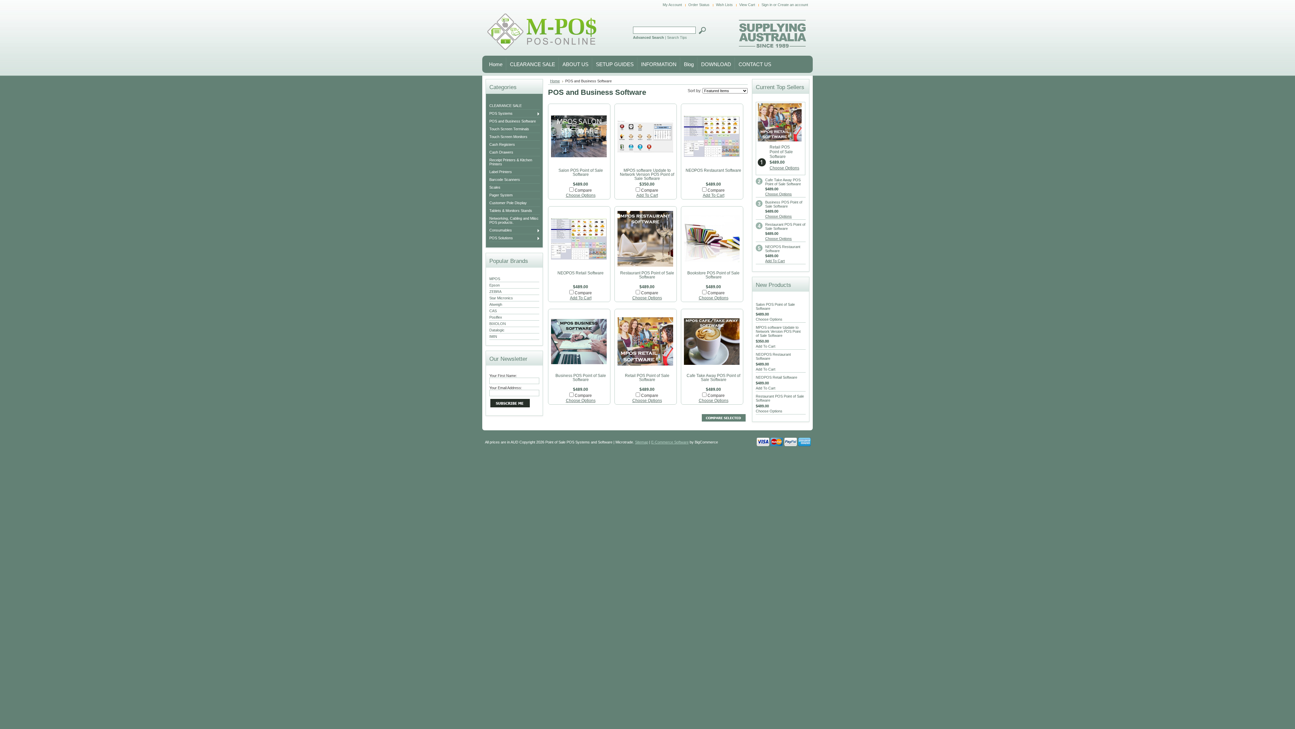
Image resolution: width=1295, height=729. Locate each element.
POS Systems (501, 113)
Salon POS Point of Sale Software (580, 172)
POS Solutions (501, 238)
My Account (672, 5)
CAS (493, 311)
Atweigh (495, 304)
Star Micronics (501, 298)
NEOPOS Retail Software (580, 273)
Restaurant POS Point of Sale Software (647, 275)
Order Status (699, 5)
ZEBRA (495, 292)
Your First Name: (503, 376)
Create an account (793, 5)
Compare (583, 190)
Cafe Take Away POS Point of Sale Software (713, 378)
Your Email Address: (505, 388)
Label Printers (500, 172)
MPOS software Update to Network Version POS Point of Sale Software (647, 174)
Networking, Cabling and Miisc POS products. (514, 220)
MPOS (494, 279)
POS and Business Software (512, 121)
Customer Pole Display (508, 203)
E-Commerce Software (670, 442)
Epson (494, 285)
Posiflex (495, 317)
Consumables (500, 230)
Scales (494, 187)
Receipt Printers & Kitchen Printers (510, 162)
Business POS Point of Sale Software (580, 378)
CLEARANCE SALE (505, 106)
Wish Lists (724, 5)
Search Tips (677, 37)
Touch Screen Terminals (509, 129)
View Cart (747, 5)
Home (555, 81)
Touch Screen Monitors (508, 137)
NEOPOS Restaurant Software (713, 170)
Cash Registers (502, 144)
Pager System (501, 195)
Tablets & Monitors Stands (510, 211)
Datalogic (497, 330)
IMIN (493, 336)
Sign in (766, 5)
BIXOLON (497, 324)
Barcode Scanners (504, 180)
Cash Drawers (501, 152)
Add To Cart (647, 195)
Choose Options (581, 195)
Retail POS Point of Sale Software (647, 378)
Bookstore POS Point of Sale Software (713, 275)
